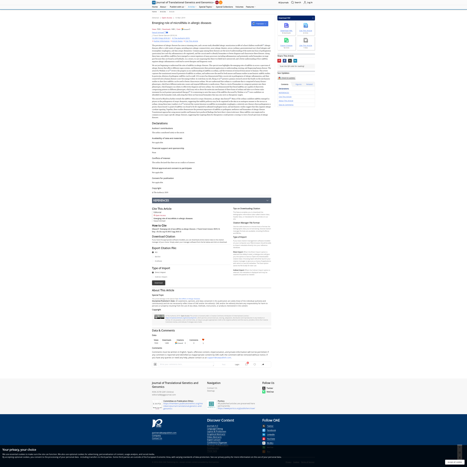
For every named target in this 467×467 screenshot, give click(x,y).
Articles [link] (163, 11)
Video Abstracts (214, 437)
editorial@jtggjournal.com (164, 394)
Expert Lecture (213, 439)
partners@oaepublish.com (164, 432)
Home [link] (154, 11)
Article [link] (171, 11)
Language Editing (215, 428)
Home (155, 6)
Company (156, 435)
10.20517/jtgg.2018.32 (161, 38)
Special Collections (224, 6)
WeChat (270, 391)
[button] (259, 23)
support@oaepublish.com (219, 357)
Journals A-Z (212, 426)
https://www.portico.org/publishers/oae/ (236, 408)
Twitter (270, 388)
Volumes (239, 6)
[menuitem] (155, 7)
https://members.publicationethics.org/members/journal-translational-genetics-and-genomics (183, 406)
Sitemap (211, 390)
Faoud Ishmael (159, 32)
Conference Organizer (217, 442)
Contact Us (212, 388)
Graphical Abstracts (216, 434)
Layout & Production (216, 431)
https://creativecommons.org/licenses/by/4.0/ (181, 318)
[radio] (189, 252)
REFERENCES (161, 200)
